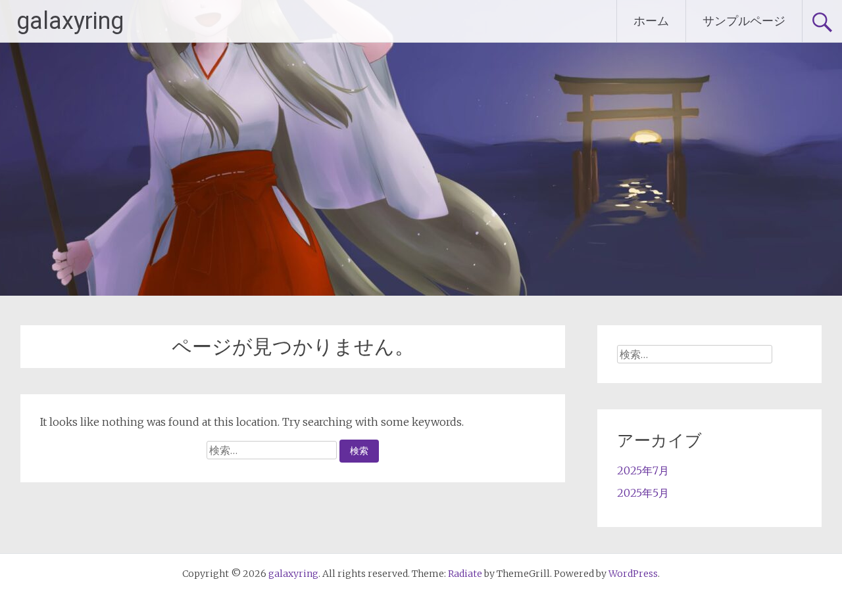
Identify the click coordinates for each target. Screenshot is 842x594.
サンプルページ (744, 21)
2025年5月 (643, 492)
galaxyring (70, 21)
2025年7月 (643, 470)
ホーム (651, 21)
